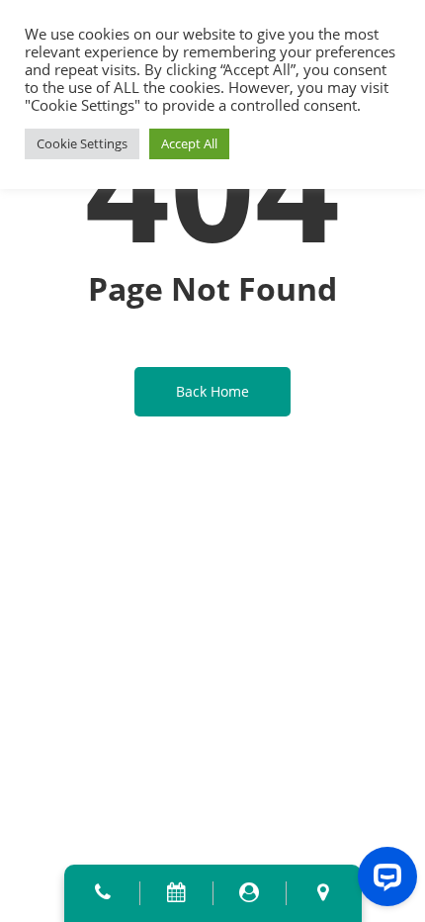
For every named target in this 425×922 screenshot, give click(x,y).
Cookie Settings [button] (82, 143)
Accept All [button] (189, 143)
